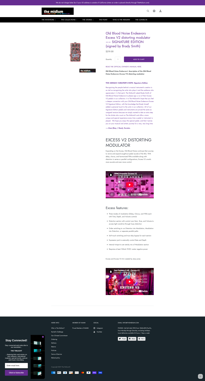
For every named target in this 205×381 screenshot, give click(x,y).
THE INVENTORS (48, 19)
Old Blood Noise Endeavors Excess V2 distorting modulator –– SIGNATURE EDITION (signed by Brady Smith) (128, 40)
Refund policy (55, 358)
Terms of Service (56, 354)
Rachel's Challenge (57, 332)
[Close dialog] (43, 337)
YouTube (99, 332)
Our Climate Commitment (59, 335)
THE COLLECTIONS (68, 19)
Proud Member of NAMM (80, 328)
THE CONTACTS (141, 19)
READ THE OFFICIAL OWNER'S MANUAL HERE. (124, 66)
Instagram (100, 328)
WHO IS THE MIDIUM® (121, 19)
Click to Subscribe (16, 373)
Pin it (142, 339)
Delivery (53, 343)
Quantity (109, 59)
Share (133, 339)
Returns (53, 347)
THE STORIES (87, 19)
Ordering (54, 339)
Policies (53, 350)
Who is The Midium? (58, 328)
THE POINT (103, 19)
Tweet (124, 339)
